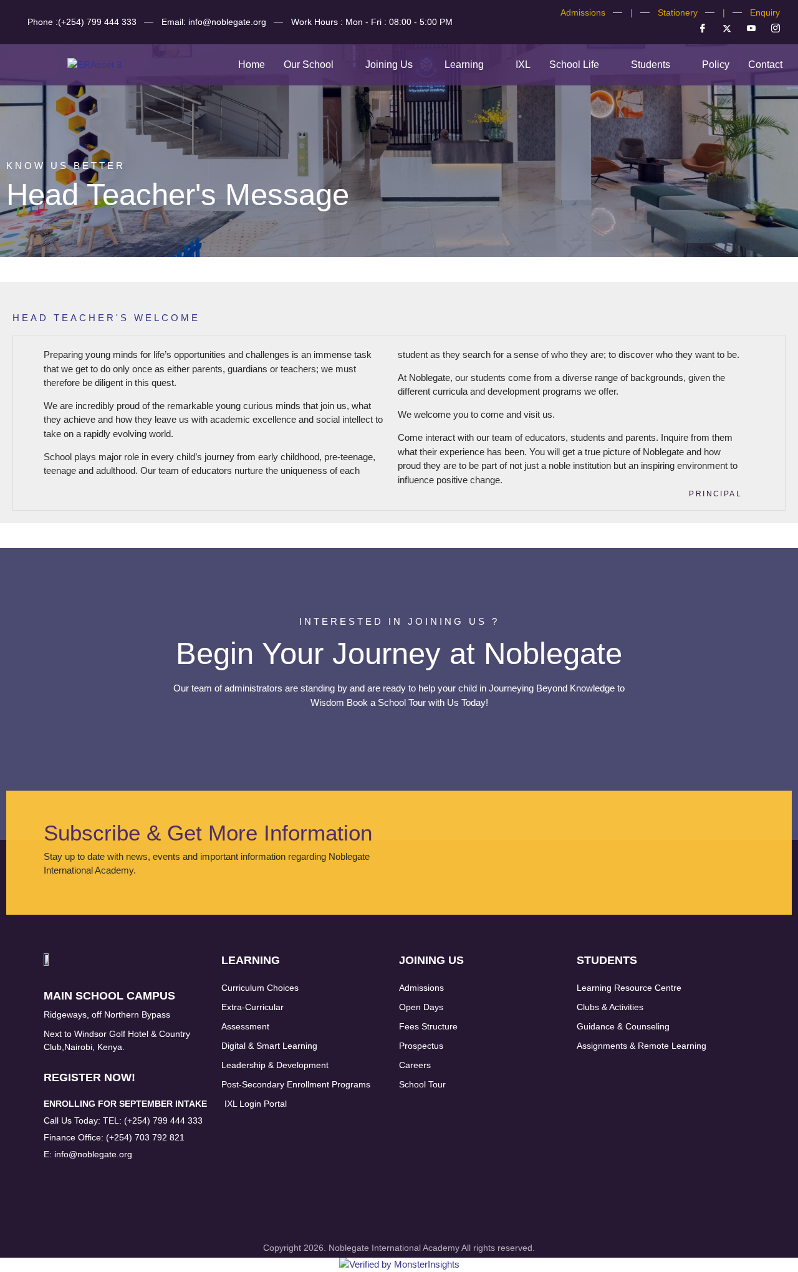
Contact (765, 64)
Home (251, 64)
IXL (523, 64)
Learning (464, 64)
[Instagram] (770, 28)
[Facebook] (697, 28)
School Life (574, 64)
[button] (315, 65)
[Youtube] (746, 28)
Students (650, 64)
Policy (715, 64)
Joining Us (389, 64)
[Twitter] (722, 28)
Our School (309, 64)
